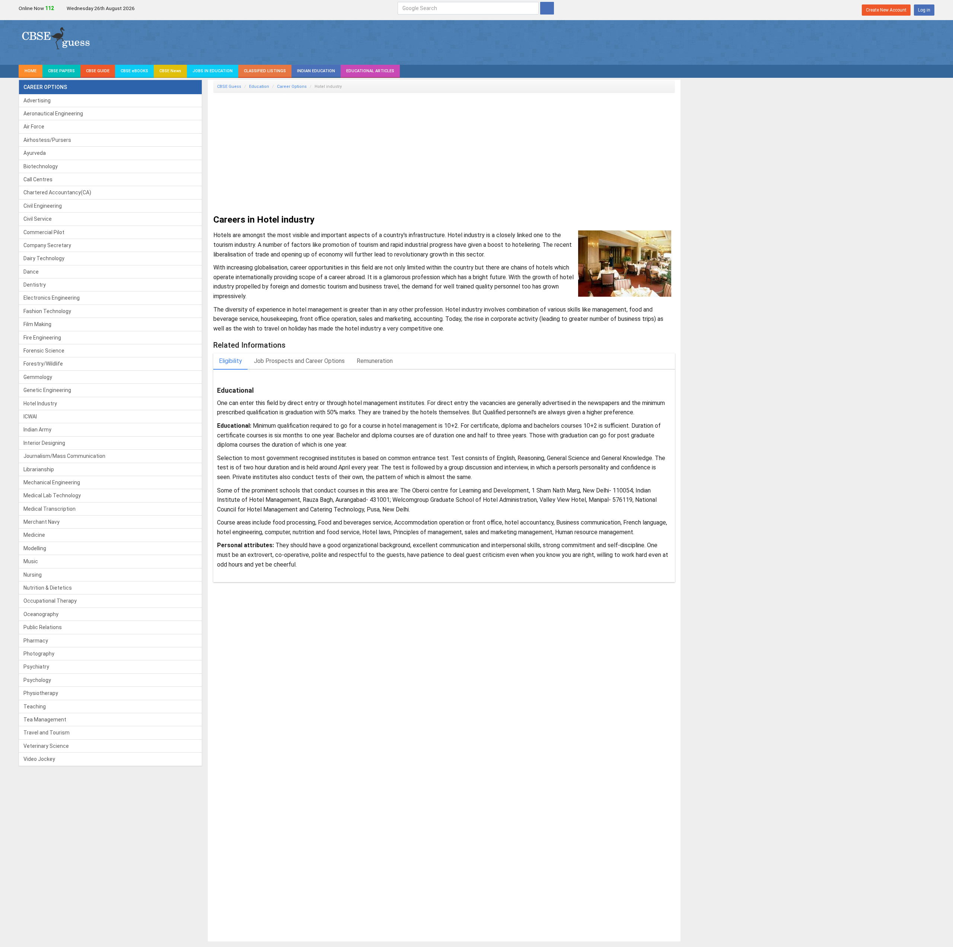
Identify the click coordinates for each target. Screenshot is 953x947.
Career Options (292, 86)
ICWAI (30, 417)
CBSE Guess (229, 86)
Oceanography (40, 614)
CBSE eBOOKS (134, 70)
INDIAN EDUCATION (316, 70)
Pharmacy (35, 641)
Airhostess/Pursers (47, 140)
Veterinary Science (46, 746)
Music (30, 561)
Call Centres (37, 179)
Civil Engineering (42, 206)
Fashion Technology (47, 311)
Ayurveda (34, 153)
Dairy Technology (43, 258)
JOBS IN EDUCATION (212, 70)
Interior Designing (44, 443)
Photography (38, 654)
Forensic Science (43, 351)
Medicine (34, 535)
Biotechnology (40, 166)
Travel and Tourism (46, 733)
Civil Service (37, 219)
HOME (30, 70)
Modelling (34, 548)
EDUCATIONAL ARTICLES (370, 70)
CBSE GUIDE (97, 70)
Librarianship (38, 469)
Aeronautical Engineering (53, 114)
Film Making (37, 324)
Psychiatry (36, 667)
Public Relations (42, 627)
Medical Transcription (49, 509)
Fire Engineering (42, 338)
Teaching (34, 707)
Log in (924, 10)
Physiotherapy (40, 693)
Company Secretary (47, 245)
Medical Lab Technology (52, 495)
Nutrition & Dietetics (47, 588)
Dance (31, 272)
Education (259, 86)
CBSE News (170, 70)
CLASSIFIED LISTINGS (265, 70)
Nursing (32, 575)
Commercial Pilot (43, 232)
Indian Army (37, 430)
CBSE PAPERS (61, 70)
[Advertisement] (436, 151)
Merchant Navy (41, 522)
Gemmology (37, 377)
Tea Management (44, 720)
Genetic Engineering (47, 390)
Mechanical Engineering (51, 482)
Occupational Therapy (50, 601)
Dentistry (34, 285)
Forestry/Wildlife (43, 364)
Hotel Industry (40, 403)
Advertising (37, 100)
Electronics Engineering (51, 298)
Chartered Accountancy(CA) (57, 192)
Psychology (37, 680)
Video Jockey (39, 759)
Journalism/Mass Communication (64, 456)
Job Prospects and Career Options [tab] (299, 360)
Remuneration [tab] (375, 360)
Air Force (33, 127)
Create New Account (886, 10)
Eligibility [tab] (230, 360)
